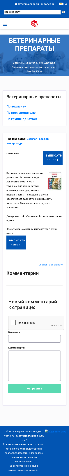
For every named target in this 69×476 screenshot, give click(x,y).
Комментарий (16, 347)
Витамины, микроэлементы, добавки (34, 62)
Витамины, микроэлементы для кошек (34, 67)
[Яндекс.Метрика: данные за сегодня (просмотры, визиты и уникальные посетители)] (55, 432)
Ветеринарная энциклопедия (35, 4)
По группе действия (22, 119)
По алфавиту (16, 106)
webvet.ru (9, 435)
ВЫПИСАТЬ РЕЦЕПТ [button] (54, 158)
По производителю (21, 112)
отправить (34, 388)
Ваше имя (14, 332)
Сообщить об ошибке (51, 264)
